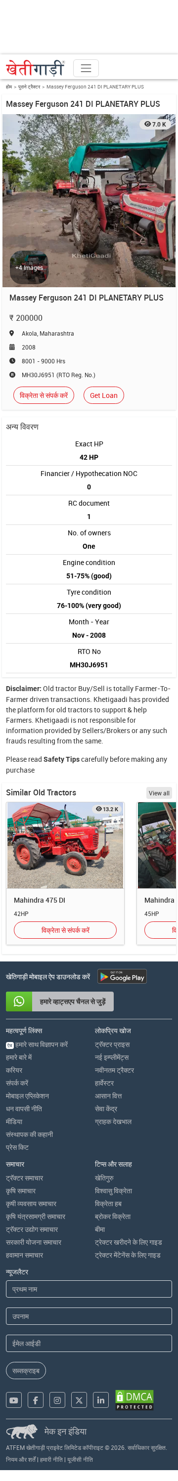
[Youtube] (14, 1400)
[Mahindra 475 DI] (65, 845)
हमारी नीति (51, 1459)
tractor (66, 688)
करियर (14, 1070)
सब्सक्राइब (26, 1370)
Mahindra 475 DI (39, 900)
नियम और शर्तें (21, 1459)
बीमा (100, 1229)
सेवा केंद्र (106, 1108)
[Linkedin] (101, 1400)
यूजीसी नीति (80, 1459)
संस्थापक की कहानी (29, 1134)
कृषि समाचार (21, 1190)
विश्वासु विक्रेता (113, 1190)
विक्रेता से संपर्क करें (44, 395)
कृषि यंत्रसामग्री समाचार (35, 1216)
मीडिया (14, 1121)
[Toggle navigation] (86, 68)
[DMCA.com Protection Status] (134, 1400)
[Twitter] (79, 1400)
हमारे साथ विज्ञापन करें (37, 1044)
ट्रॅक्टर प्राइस (112, 1044)
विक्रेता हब (108, 1203)
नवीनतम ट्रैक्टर (114, 1070)
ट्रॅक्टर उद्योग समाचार (32, 1229)
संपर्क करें (17, 1083)
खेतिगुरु (104, 1177)
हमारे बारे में (19, 1057)
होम (9, 86)
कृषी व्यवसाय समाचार (31, 1203)
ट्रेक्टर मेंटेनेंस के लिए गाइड (128, 1255)
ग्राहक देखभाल (113, 1121)
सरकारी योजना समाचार (33, 1242)
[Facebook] (36, 1400)
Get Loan (104, 395)
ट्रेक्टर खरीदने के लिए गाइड (128, 1242)
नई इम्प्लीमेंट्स (112, 1057)
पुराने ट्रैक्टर (29, 86)
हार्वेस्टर (104, 1083)
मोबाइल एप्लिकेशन (27, 1095)
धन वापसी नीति (24, 1108)
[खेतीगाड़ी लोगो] (35, 68)
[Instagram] (57, 1400)
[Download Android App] (122, 976)
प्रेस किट (17, 1147)
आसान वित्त (108, 1095)
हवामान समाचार (24, 1255)
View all (159, 793)
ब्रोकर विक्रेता (113, 1216)
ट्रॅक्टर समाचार (24, 1177)
